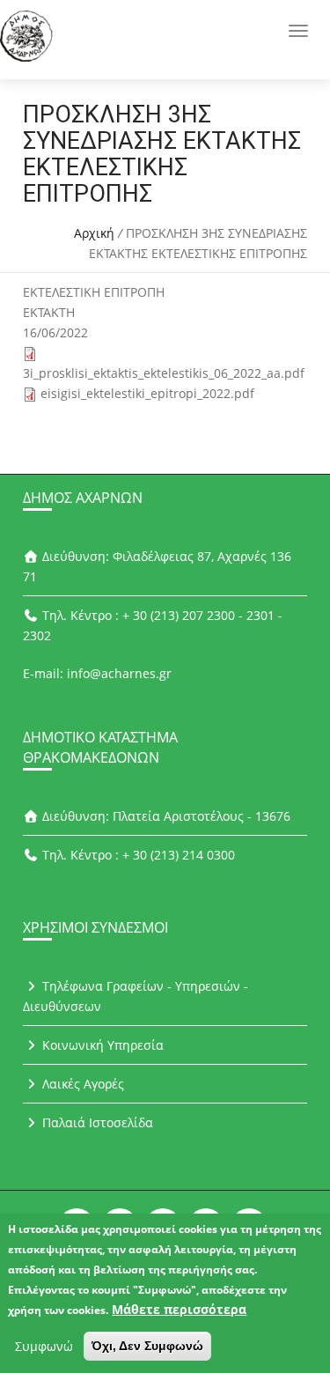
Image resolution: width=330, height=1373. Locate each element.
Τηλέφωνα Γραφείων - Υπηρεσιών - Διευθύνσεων (135, 996)
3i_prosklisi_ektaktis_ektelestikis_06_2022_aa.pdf (163, 373)
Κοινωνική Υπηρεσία (101, 1045)
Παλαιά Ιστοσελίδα (96, 1122)
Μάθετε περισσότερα (179, 1309)
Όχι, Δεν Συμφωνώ (147, 1346)
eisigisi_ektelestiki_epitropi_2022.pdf (147, 393)
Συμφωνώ (44, 1346)
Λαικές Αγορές (81, 1083)
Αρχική (94, 233)
